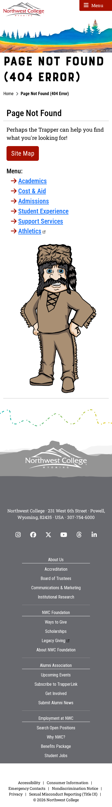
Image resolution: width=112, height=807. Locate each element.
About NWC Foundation (56, 649)
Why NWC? (56, 737)
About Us (56, 559)
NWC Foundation (56, 612)
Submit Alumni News (55, 702)
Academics (32, 181)
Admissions (33, 201)
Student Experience (43, 211)
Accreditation (56, 569)
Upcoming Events (56, 675)
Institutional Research (56, 597)
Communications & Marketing (56, 587)
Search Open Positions (56, 727)
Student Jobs (56, 755)
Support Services (40, 221)
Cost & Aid (32, 191)
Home (8, 93)
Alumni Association (56, 665)
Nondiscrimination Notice (75, 788)
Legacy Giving (53, 640)
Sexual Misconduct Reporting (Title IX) (63, 794)
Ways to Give (56, 622)
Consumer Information (67, 782)
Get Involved (56, 693)
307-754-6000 (81, 517)
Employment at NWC (55, 718)
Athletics (29, 231)
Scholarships (56, 631)
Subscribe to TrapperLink (56, 684)
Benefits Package (56, 746)
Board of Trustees (56, 578)
